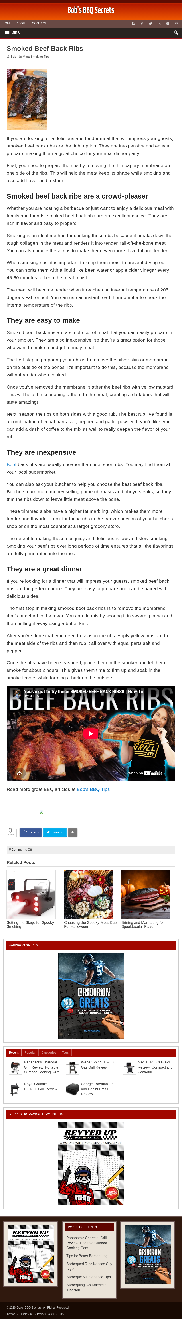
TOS (61, 1314)
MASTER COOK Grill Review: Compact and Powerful (155, 1067)
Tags (65, 1052)
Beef (11, 464)
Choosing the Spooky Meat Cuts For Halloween (91, 924)
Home (7, 23)
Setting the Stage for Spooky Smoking (30, 924)
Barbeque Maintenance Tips (88, 1277)
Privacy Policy (45, 1314)
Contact (39, 23)
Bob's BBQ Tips (93, 789)
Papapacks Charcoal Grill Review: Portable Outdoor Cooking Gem (41, 1067)
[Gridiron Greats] (90, 996)
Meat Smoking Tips (36, 56)
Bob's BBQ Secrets (29, 1307)
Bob (13, 56)
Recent (13, 1052)
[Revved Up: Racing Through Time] (90, 1163)
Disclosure (26, 1314)
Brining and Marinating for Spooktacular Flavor (142, 924)
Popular (30, 1052)
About (21, 23)
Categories (49, 1052)
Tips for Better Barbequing (86, 1256)
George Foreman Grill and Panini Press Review (98, 1089)
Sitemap (10, 1314)
